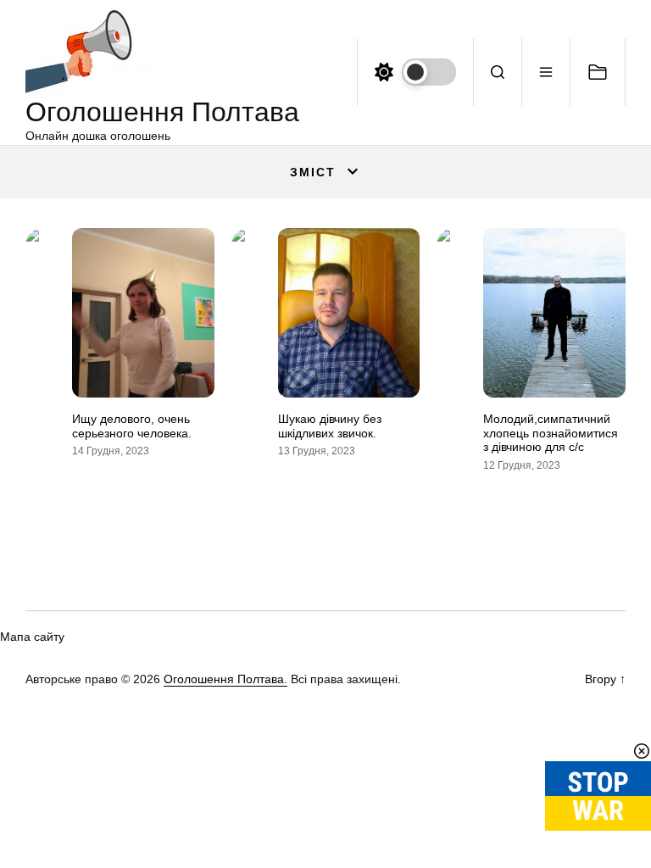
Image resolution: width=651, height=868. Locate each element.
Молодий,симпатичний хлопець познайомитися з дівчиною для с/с (550, 433)
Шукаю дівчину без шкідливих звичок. (329, 426)
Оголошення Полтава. (225, 679)
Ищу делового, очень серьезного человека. (132, 426)
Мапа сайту (32, 636)
